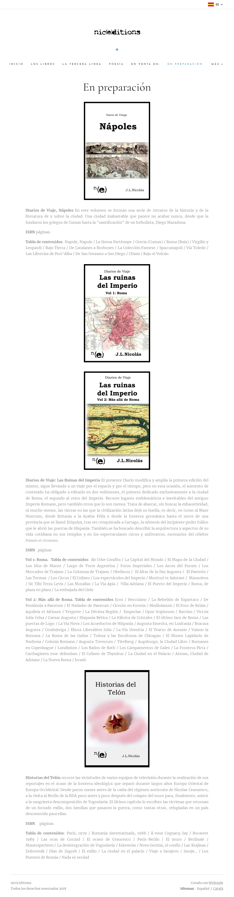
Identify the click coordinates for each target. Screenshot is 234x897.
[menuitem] (18, 64)
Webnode (216, 883)
